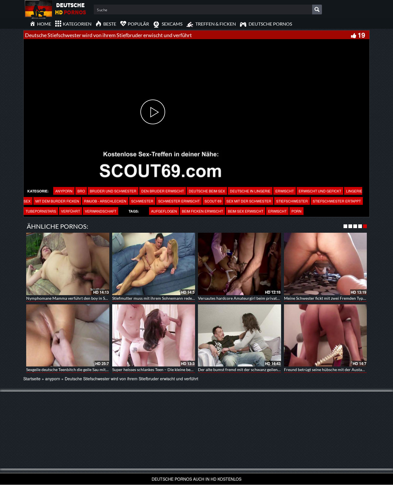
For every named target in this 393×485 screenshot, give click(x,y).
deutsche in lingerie (250, 190)
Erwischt (284, 190)
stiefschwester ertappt (337, 200)
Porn (296, 211)
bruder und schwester (113, 190)
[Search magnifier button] (317, 9)
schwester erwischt (179, 200)
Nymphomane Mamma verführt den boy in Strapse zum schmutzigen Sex (90, 298)
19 (361, 34)
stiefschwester (292, 200)
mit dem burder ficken (57, 200)
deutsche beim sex (207, 190)
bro (81, 190)
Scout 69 (213, 200)
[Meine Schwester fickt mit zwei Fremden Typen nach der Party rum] (325, 264)
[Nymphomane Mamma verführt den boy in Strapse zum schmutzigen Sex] (67, 264)
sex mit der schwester (248, 200)
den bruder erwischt (162, 190)
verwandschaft (100, 211)
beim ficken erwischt (202, 211)
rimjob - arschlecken (105, 200)
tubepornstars (41, 211)
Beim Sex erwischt (245, 211)
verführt (70, 211)
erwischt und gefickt (320, 190)
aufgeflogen (164, 211)
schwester (142, 200)
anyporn (64, 190)
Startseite (32, 378)
